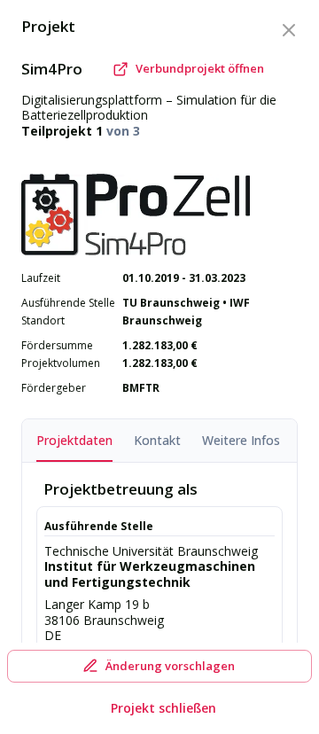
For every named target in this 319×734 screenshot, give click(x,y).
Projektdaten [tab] (74, 440)
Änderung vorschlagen (170, 666)
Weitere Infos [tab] (241, 440)
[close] (289, 30)
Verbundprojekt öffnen (200, 68)
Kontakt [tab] (157, 440)
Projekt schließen (163, 707)
